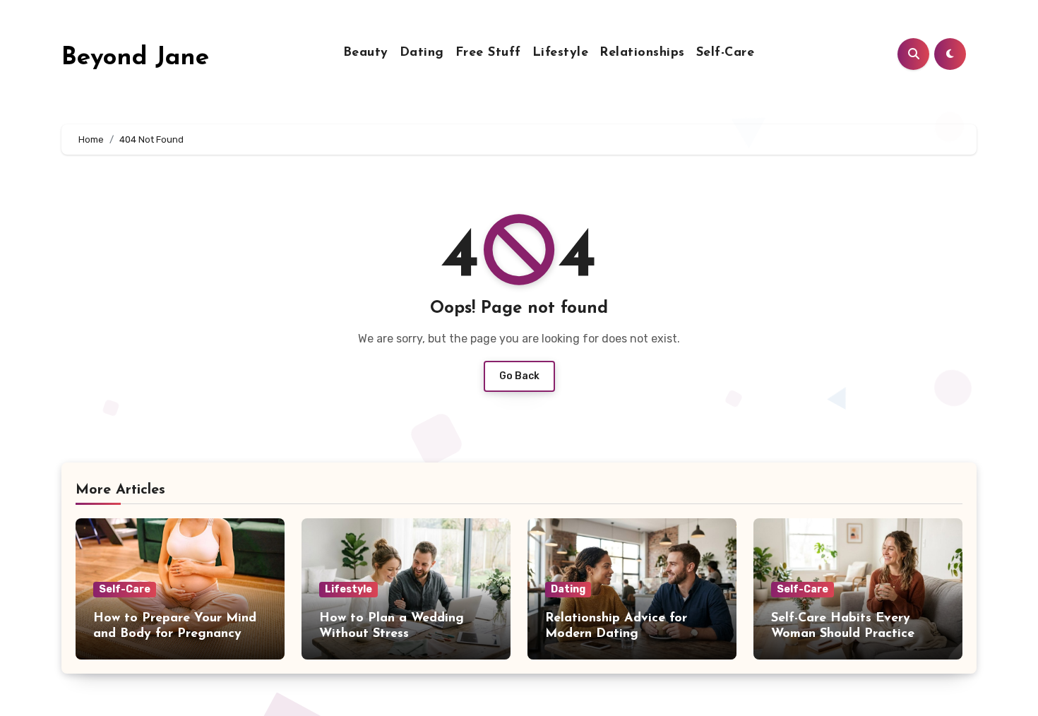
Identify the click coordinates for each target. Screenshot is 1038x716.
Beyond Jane (135, 58)
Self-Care (725, 53)
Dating (422, 53)
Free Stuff (488, 53)
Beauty (365, 53)
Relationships (642, 53)
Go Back (519, 376)
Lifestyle (560, 53)
